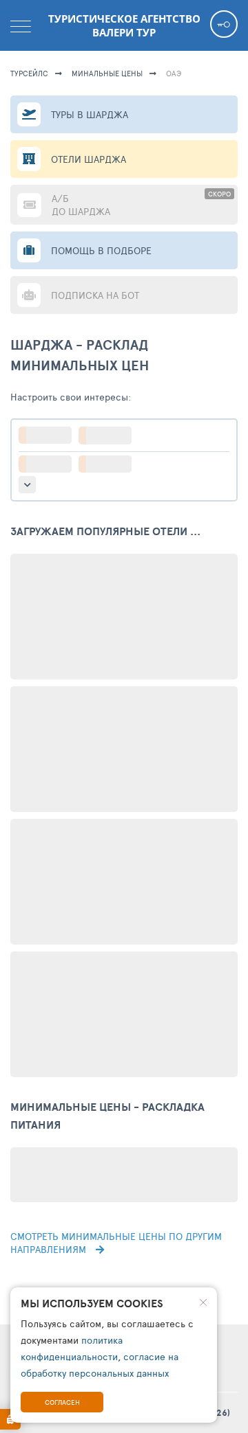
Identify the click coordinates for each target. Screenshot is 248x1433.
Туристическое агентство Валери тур (124, 25)
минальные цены (107, 73)
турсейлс (29, 73)
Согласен (62, 1402)
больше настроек (27, 484)
